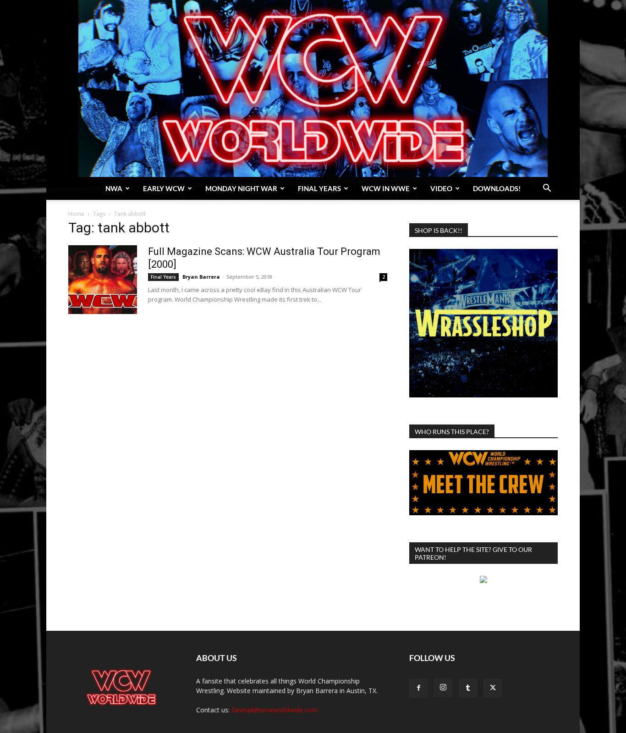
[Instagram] (443, 687)
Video (441, 188)
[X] (492, 688)
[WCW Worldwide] (313, 88)
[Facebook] (418, 688)
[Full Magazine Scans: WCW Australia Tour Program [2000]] (102, 279)
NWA (113, 188)
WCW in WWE (386, 188)
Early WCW (164, 188)
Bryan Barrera (201, 276)
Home (76, 214)
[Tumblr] (468, 688)
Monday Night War (241, 188)
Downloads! (497, 188)
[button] (547, 189)
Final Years (319, 188)
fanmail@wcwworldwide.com (274, 709)
